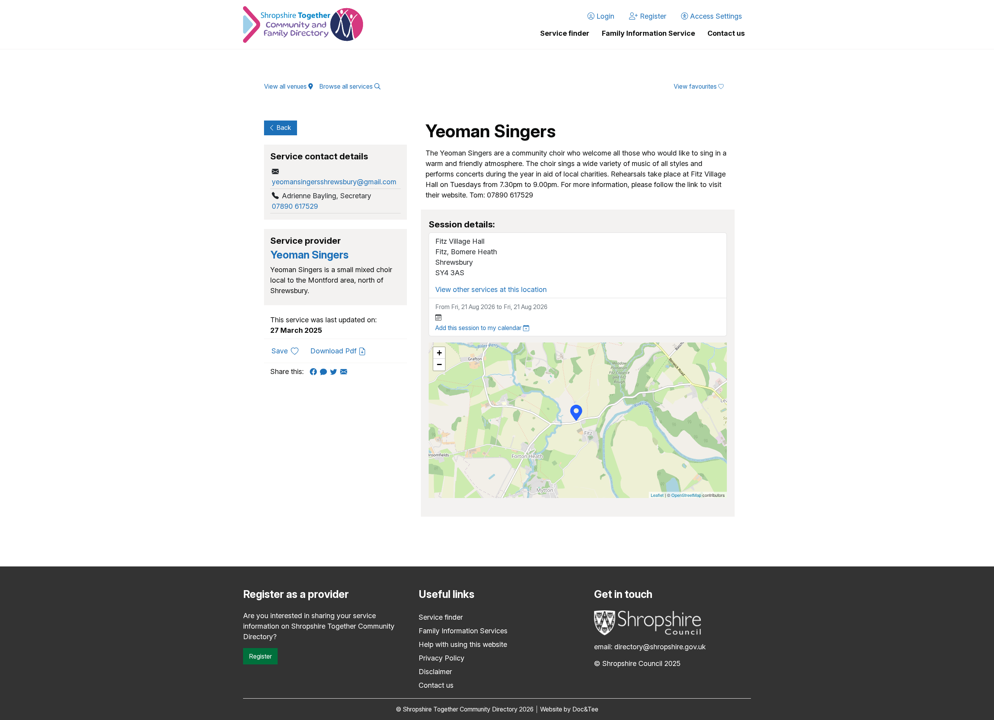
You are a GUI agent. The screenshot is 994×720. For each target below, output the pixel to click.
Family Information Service (648, 33)
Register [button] (652, 16)
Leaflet (657, 495)
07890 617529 (295, 206)
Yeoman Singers (309, 254)
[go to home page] (303, 24)
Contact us (726, 33)
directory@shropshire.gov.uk (660, 647)
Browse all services (346, 86)
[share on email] (345, 371)
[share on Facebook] (315, 371)
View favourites (696, 86)
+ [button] (439, 353)
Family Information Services (463, 631)
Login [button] (604, 16)
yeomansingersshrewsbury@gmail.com (334, 182)
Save (287, 350)
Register (260, 656)
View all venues (286, 86)
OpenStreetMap (686, 495)
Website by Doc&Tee (569, 709)
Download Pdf (334, 351)
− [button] (439, 364)
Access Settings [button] (715, 16)
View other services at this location (491, 289)
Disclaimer (435, 672)
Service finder (564, 33)
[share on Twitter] (335, 371)
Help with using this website (463, 644)
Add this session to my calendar (479, 328)
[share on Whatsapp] (325, 371)
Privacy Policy (441, 658)
